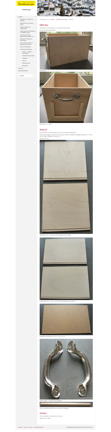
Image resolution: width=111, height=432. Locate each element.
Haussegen (24, 58)
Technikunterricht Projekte (26, 49)
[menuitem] (27, 41)
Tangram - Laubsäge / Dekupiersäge (27, 52)
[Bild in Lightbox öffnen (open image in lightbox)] (66, 51)
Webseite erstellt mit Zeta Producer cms (84, 427)
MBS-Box (24, 60)
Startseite (20, 16)
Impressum (20, 68)
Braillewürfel (25, 65)
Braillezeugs (26, 10)
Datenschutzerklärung (23, 70)
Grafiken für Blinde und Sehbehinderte (25, 27)
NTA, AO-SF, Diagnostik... (25, 46)
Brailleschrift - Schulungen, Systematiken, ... (26, 39)
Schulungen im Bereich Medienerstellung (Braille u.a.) (27, 35)
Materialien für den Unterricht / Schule (27, 23)
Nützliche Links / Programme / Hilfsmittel (26, 20)
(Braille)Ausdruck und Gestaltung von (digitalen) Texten (27, 31)
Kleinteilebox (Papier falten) (28, 55)
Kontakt (25, 427)
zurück (39, 8)
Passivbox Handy (26, 63)
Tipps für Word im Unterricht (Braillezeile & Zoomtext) (26, 43)
